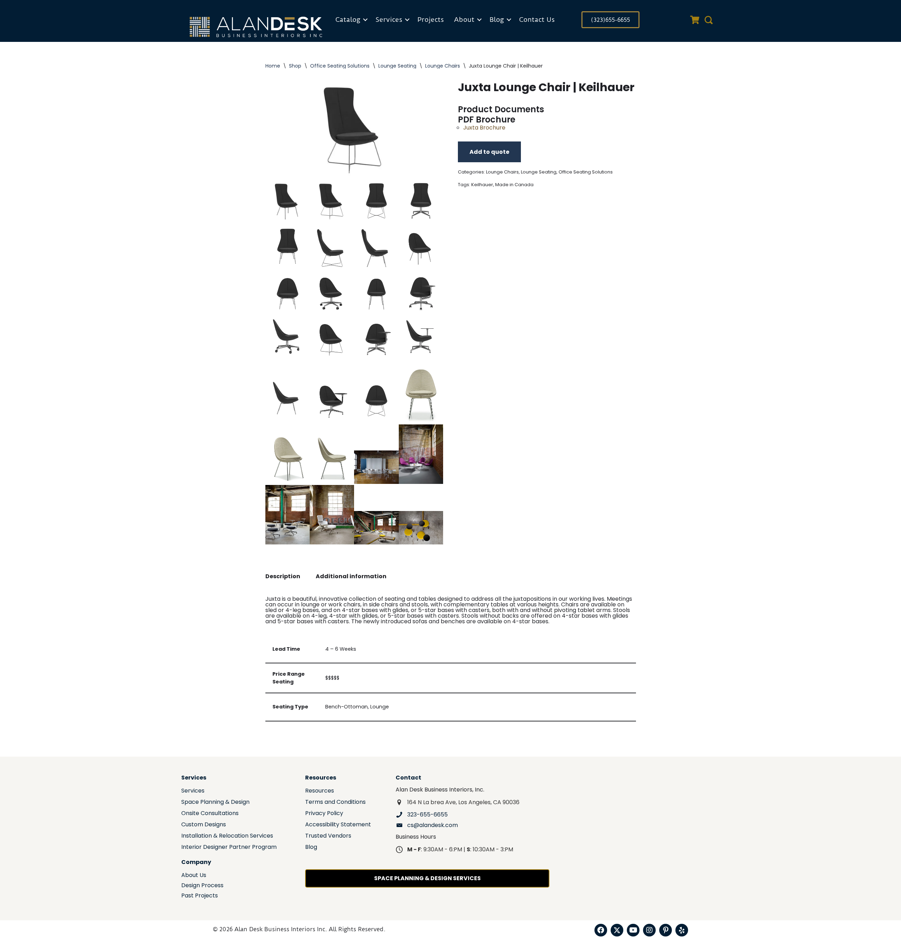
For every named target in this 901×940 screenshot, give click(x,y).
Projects (430, 19)
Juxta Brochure (484, 128)
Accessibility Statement (338, 825)
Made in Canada (514, 184)
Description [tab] (282, 576)
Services (389, 19)
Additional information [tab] (351, 576)
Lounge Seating (397, 65)
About (464, 19)
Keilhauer (482, 184)
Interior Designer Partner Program (229, 847)
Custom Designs (203, 825)
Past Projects (199, 896)
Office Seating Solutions (340, 65)
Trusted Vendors (328, 836)
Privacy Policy (324, 813)
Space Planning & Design (215, 802)
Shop (295, 65)
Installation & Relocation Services (227, 836)
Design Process (202, 886)
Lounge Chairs (442, 65)
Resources (319, 791)
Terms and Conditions (335, 802)
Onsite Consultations (210, 813)
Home (272, 65)
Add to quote (489, 152)
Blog (497, 19)
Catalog (347, 19)
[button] (365, 20)
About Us (193, 875)
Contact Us (537, 19)
